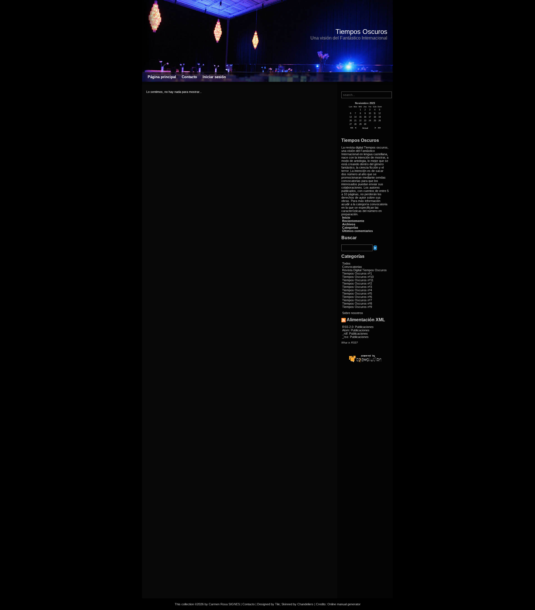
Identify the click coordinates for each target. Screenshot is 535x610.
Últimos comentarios (357, 231)
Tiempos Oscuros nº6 (357, 296)
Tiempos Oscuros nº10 (358, 276)
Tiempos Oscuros (361, 31)
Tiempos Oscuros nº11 (357, 280)
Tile (277, 604)
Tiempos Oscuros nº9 (357, 306)
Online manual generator (344, 604)
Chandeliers (305, 604)
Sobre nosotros (352, 313)
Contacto (189, 77)
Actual (365, 128)
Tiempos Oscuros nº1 (357, 273)
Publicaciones (364, 327)
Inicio (346, 217)
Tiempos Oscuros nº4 (357, 290)
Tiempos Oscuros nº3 (357, 286)
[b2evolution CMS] (365, 362)
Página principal (162, 77)
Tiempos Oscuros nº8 (357, 303)
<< (351, 128)
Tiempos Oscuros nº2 (357, 283)
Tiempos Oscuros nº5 (357, 293)
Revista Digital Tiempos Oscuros (364, 270)
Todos (346, 263)
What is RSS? (349, 342)
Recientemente (353, 221)
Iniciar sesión (214, 77)
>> (379, 128)
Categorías (350, 227)
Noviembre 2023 (365, 103)
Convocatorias (352, 266)
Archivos (348, 224)
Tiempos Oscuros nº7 (357, 300)
